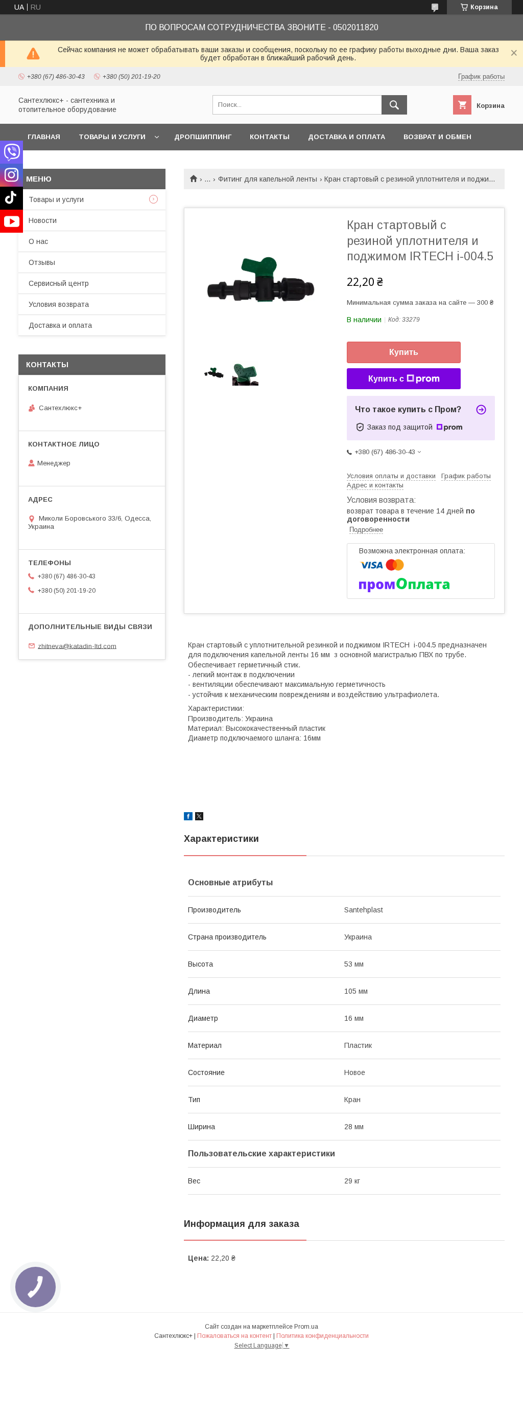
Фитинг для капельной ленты (267, 179)
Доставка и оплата (346, 137)
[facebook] (188, 818)
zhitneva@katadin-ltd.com (77, 646)
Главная (44, 137)
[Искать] (394, 105)
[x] (199, 818)
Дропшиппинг (202, 137)
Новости (43, 220)
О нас (38, 241)
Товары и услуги (112, 137)
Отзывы (42, 262)
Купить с (386, 378)
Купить (403, 352)
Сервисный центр (59, 283)
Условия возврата (59, 304)
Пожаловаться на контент (234, 1335)
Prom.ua (306, 1326)
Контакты (270, 137)
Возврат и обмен (437, 137)
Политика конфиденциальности (322, 1335)
